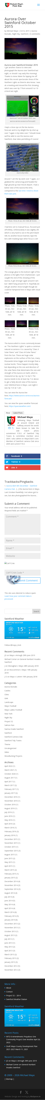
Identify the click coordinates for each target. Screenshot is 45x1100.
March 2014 (9, 912)
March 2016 (9, 827)
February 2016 (10, 831)
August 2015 (9, 854)
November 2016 (11, 801)
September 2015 (11, 850)
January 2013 (9, 962)
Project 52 (8, 721)
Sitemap (9, 1079)
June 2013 (8, 943)
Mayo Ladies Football (13, 710)
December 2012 (11, 966)
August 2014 (9, 893)
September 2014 (11, 889)
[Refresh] (14, 584)
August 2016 (9, 808)
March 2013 (9, 954)
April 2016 (8, 824)
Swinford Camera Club (13, 737)
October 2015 (10, 847)
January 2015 (9, 877)
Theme (7, 744)
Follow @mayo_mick (12, 645)
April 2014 (8, 908)
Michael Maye (12, 31)
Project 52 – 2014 (13, 995)
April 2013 (8, 950)
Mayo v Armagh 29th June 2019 (22, 655)
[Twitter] (12, 427)
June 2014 (8, 900)
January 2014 (9, 920)
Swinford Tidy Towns (13, 740)
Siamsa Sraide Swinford (14, 729)
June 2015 (8, 858)
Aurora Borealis (10, 687)
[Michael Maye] (11, 424)
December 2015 (11, 839)
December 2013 (11, 923)
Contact (9, 991)
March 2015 (9, 870)
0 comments (35, 34)
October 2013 (10, 931)
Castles (7, 690)
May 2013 (8, 947)
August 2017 (9, 777)
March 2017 (9, 785)
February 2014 (10, 916)
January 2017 (9, 793)
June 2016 (8, 816)
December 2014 (11, 881)
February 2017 (10, 789)
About (8, 413)
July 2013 (8, 939)
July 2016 (8, 812)
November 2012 (11, 970)
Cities (6, 694)
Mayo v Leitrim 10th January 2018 (23, 676)
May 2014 (8, 904)
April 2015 (8, 866)
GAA (6, 698)
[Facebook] (9, 427)
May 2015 (8, 862)
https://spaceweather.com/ (20, 406)
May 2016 (8, 820)
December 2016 (11, 797)
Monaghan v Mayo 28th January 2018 (23, 666)
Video (6, 752)
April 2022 (8, 766)
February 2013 (10, 958)
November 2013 (11, 927)
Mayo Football (10, 706)
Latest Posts (18, 413)
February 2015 (10, 874)
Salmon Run (9, 725)
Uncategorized (10, 748)
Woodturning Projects (13, 756)
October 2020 (10, 774)
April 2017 (8, 781)
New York (8, 713)
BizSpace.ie (35, 1096)
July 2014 (8, 897)
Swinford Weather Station (16, 999)
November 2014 (11, 885)
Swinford (24, 34)
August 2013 (9, 935)
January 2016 (9, 835)
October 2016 (10, 804)
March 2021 (9, 770)
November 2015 (11, 843)
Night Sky (16, 34)
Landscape (8, 702)
